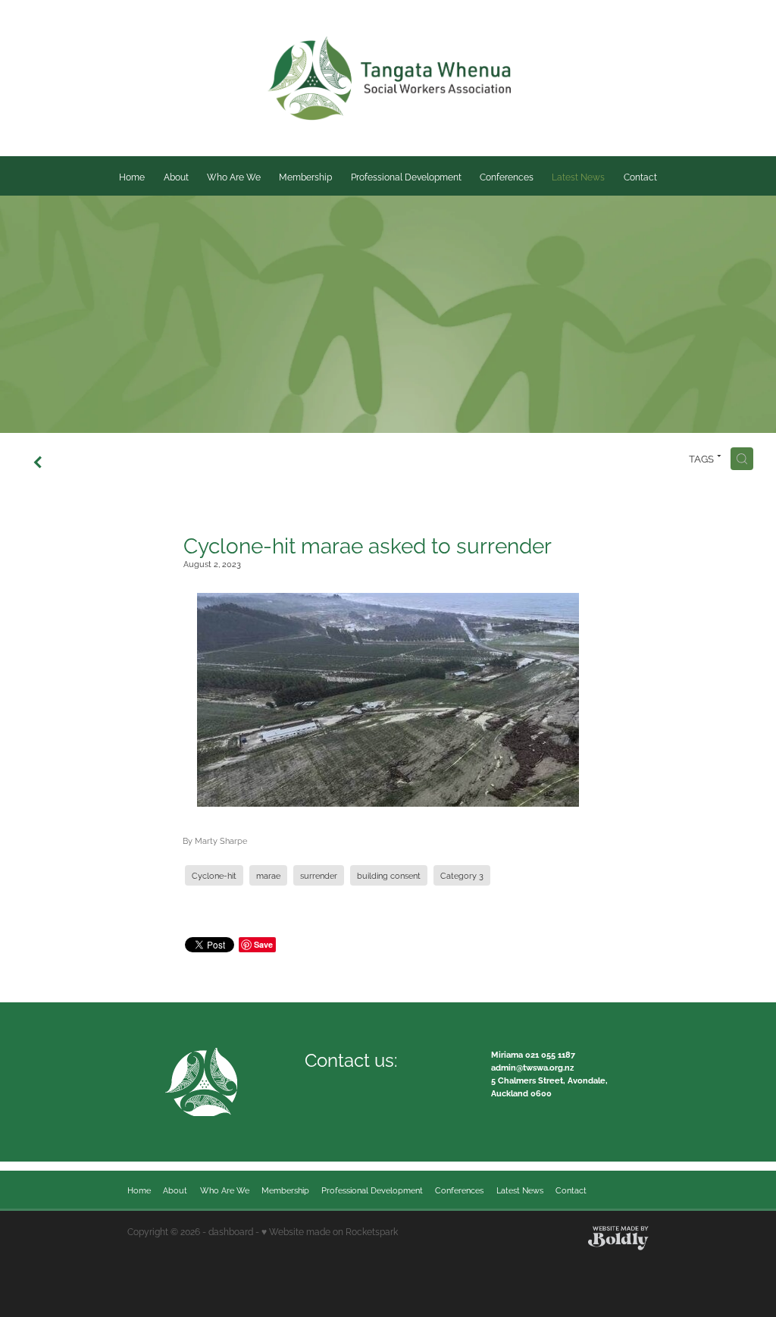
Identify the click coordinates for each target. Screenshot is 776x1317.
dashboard (230, 1230)
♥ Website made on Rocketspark (329, 1230)
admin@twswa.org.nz (532, 1067)
